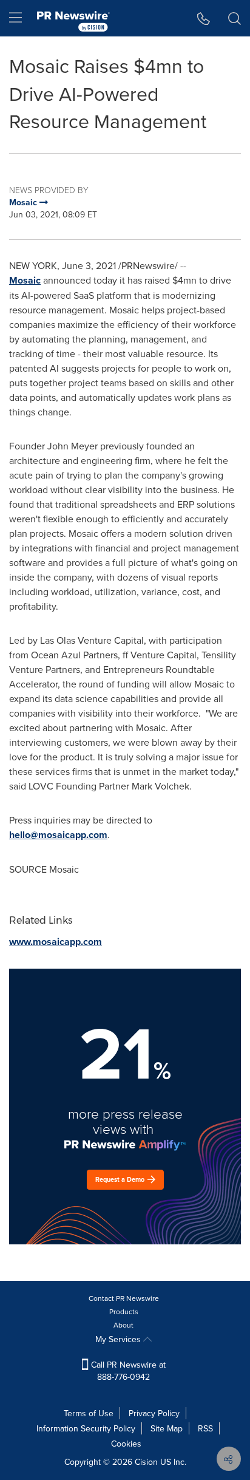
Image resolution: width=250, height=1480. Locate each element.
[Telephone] (203, 18)
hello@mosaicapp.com (58, 835)
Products (123, 1311)
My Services (119, 1339)
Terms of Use (88, 1413)
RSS (205, 1428)
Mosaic (25, 280)
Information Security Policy (85, 1428)
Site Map (166, 1428)
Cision (146, 1462)
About (123, 1325)
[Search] (234, 18)
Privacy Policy (154, 1413)
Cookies (126, 1443)
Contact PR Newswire (124, 1298)
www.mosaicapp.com (55, 942)
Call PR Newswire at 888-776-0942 (127, 1371)
